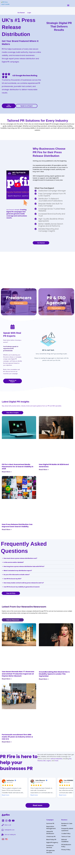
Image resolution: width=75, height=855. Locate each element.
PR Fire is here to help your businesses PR (18, 762)
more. (57, 761)
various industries (56, 759)
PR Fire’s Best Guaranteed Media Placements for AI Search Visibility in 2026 (17, 466)
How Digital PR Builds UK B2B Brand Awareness (54, 465)
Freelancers (19, 298)
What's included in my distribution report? (18, 570)
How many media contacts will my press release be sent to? (24, 583)
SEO (44, 761)
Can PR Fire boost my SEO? (12, 579)
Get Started (21, 12)
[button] (68, 5)
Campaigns (50, 820)
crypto (48, 761)
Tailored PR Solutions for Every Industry (37, 120)
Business (64, 820)
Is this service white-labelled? (14, 562)
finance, (40, 761)
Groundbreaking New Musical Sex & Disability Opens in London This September (54, 674)
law (70, 759)
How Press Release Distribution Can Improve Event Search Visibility (17, 525)
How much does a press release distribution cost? (20, 558)
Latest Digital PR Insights (15, 401)
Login (29, 12)
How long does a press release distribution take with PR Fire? (24, 566)
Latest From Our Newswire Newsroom (24, 606)
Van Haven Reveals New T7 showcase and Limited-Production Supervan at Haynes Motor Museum (18, 673)
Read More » (7, 472)
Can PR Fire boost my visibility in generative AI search (22, 587)
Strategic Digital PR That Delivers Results (59, 26)
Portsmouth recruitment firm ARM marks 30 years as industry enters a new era (17, 736)
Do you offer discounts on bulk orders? (17, 574)
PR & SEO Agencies (56, 300)
